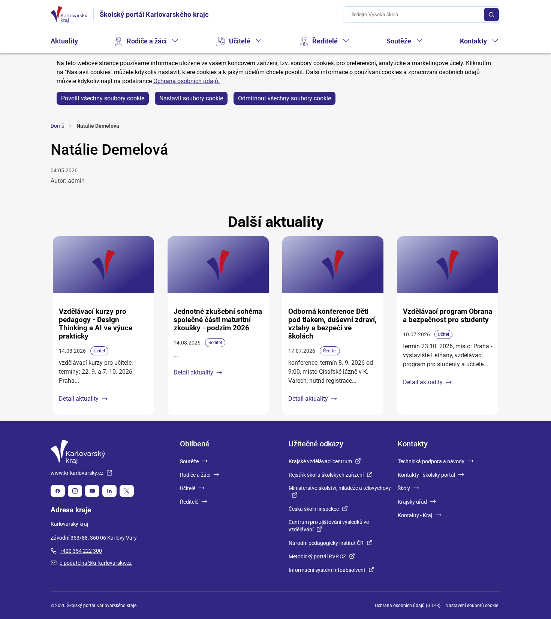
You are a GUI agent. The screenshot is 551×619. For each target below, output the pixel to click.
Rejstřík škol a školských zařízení (326, 475)
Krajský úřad (412, 502)
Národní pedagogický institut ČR (326, 543)
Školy (404, 488)
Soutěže (398, 41)
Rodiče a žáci (147, 41)
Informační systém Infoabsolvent (327, 570)
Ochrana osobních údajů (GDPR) (407, 605)
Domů (57, 126)
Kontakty (473, 41)
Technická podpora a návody (431, 461)
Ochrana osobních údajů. (186, 81)
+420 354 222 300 (81, 551)
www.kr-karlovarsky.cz (77, 473)
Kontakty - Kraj (415, 515)
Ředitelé (325, 41)
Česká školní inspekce (314, 509)
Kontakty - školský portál (426, 475)
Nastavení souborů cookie (471, 605)
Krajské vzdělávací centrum (320, 461)
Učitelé (239, 41)
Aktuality (64, 41)
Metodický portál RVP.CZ (317, 556)
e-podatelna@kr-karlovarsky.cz (96, 563)
